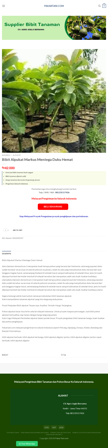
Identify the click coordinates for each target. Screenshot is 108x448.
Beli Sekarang (53, 207)
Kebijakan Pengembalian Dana (35, 433)
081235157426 (62, 192)
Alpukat (17, 155)
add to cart (17, 230)
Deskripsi (6, 254)
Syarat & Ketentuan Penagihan (86, 433)
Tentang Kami (13, 433)
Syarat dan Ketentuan (60, 433)
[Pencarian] (99, 5)
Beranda (6, 155)
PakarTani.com (54, 6)
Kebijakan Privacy (54, 435)
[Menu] (3, 6)
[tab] (6, 253)
